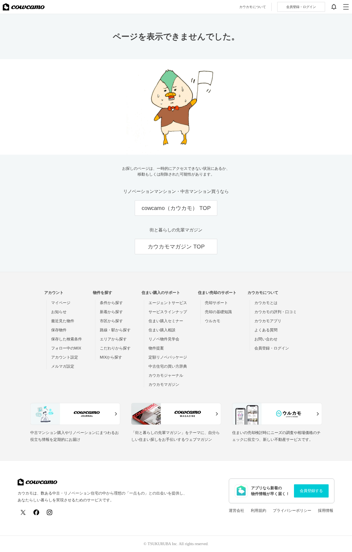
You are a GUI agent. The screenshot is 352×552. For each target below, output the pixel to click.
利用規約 (258, 510)
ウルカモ (212, 321)
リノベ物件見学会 (163, 339)
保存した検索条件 (66, 339)
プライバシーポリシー (292, 510)
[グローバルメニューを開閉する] (346, 7)
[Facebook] (36, 512)
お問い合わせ (265, 339)
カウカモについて (252, 7)
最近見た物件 (62, 321)
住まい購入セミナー (165, 321)
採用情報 (325, 510)
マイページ (60, 302)
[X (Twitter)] (23, 512)
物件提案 (156, 348)
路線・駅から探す (115, 330)
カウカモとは (265, 302)
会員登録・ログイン (271, 348)
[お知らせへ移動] (334, 7)
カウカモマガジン (163, 384)
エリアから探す (113, 339)
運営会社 (236, 510)
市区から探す (111, 321)
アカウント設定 (64, 357)
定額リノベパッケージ (167, 357)
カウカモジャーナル (165, 375)
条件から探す (111, 302)
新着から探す (111, 312)
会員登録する (311, 490)
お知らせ (59, 312)
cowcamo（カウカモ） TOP (176, 208)
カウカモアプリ (267, 321)
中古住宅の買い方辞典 (167, 366)
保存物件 (59, 330)
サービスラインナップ (167, 312)
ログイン (301, 7)
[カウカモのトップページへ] (24, 6)
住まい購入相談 (161, 330)
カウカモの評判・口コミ (275, 312)
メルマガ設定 (62, 366)
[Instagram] (49, 512)
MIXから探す (111, 357)
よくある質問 (265, 330)
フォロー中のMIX (66, 348)
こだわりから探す (115, 348)
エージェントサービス (167, 302)
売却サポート (216, 302)
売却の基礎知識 (218, 312)
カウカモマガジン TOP (176, 247)
